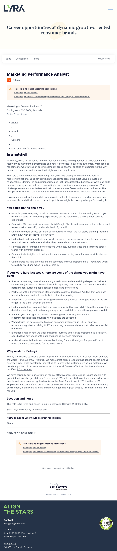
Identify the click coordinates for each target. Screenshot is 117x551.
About (14, 131)
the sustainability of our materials (84, 363)
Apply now (12, 432)
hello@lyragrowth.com (14, 523)
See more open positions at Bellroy (58, 468)
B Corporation (24, 369)
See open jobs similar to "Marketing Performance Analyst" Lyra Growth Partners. (52, 96)
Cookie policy (65, 494)
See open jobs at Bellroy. (26, 92)
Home (14, 122)
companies (22, 58)
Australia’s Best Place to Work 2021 (66, 381)
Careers (15, 139)
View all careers (27, 432)
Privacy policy (52, 494)
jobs (8, 58)
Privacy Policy (10, 543)
